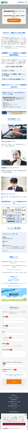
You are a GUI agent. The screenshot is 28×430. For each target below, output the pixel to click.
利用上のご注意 (14, 403)
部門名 (3, 331)
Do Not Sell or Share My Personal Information (14, 424)
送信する (14, 381)
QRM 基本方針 (14, 395)
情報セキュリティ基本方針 (14, 397)
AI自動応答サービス (14, 276)
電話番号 (4, 343)
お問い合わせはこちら (14, 20)
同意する (5, 371)
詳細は (5, 250)
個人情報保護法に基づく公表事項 (14, 401)
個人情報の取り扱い (8, 374)
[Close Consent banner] (26, 414)
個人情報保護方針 (14, 399)
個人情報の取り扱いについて (7, 369)
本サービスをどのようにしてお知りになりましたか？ (12, 362)
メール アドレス (5, 337)
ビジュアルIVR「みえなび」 (14, 279)
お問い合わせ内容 (5, 349)
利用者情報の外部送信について (14, 405)
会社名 (3, 325)
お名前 (3, 316)
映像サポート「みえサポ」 (14, 280)
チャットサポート (14, 277)
